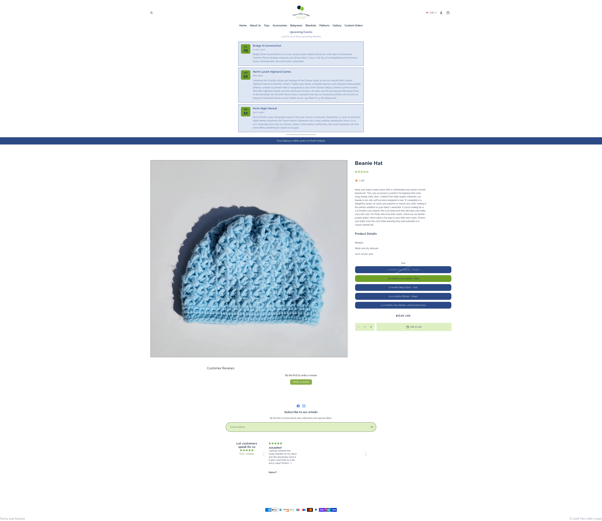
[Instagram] (304, 406)
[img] (246, 450)
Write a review (301, 381)
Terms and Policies (12, 518)
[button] (361, 172)
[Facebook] (298, 406)
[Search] (151, 12)
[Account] (441, 12)
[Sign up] (371, 427)
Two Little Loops (591, 518)
